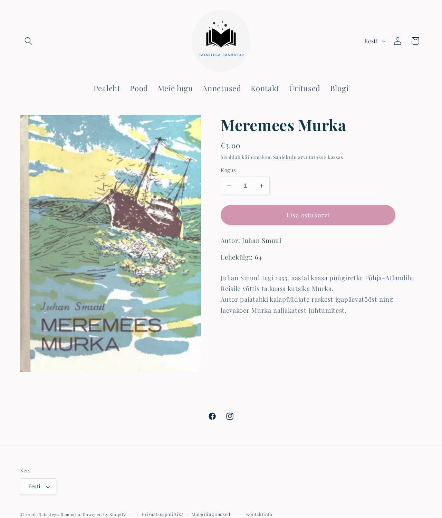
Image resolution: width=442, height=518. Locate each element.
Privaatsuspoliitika (162, 514)
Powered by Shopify (104, 514)
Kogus (228, 170)
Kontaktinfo (259, 514)
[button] (29, 41)
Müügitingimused (211, 514)
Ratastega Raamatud (60, 514)
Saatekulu (285, 157)
